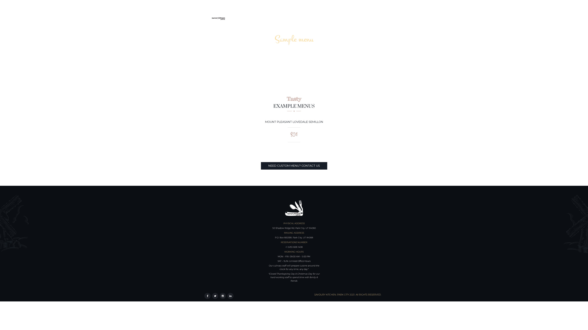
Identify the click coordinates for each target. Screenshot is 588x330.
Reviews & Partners (343, 11)
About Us (270, 11)
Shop (321, 11)
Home (255, 11)
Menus (287, 11)
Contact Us (370, 11)
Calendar (305, 11)
